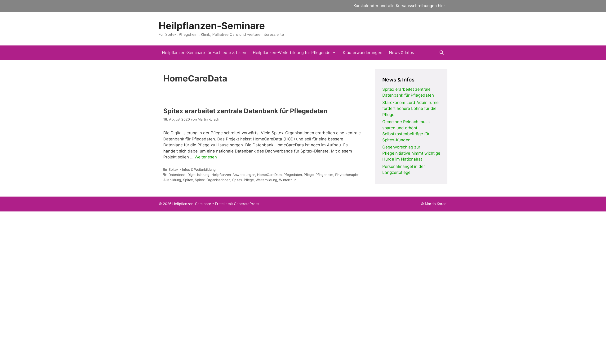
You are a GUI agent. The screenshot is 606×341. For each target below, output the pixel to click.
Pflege (309, 175)
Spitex (188, 180)
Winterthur (287, 180)
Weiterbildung (266, 180)
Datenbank (177, 175)
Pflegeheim (324, 175)
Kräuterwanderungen (362, 52)
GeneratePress (246, 204)
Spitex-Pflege (243, 180)
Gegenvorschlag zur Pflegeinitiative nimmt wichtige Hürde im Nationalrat (411, 153)
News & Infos (401, 52)
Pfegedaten (293, 175)
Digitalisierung (198, 175)
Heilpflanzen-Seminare (212, 25)
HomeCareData (269, 175)
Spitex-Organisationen (212, 180)
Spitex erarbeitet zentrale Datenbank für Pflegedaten (245, 111)
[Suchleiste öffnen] (441, 52)
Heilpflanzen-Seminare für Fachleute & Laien (204, 52)
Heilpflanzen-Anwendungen (233, 175)
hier (441, 5)
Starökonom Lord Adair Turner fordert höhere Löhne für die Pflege (411, 108)
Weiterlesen (206, 157)
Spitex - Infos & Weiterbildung (192, 169)
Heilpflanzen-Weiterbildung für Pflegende (291, 52)
